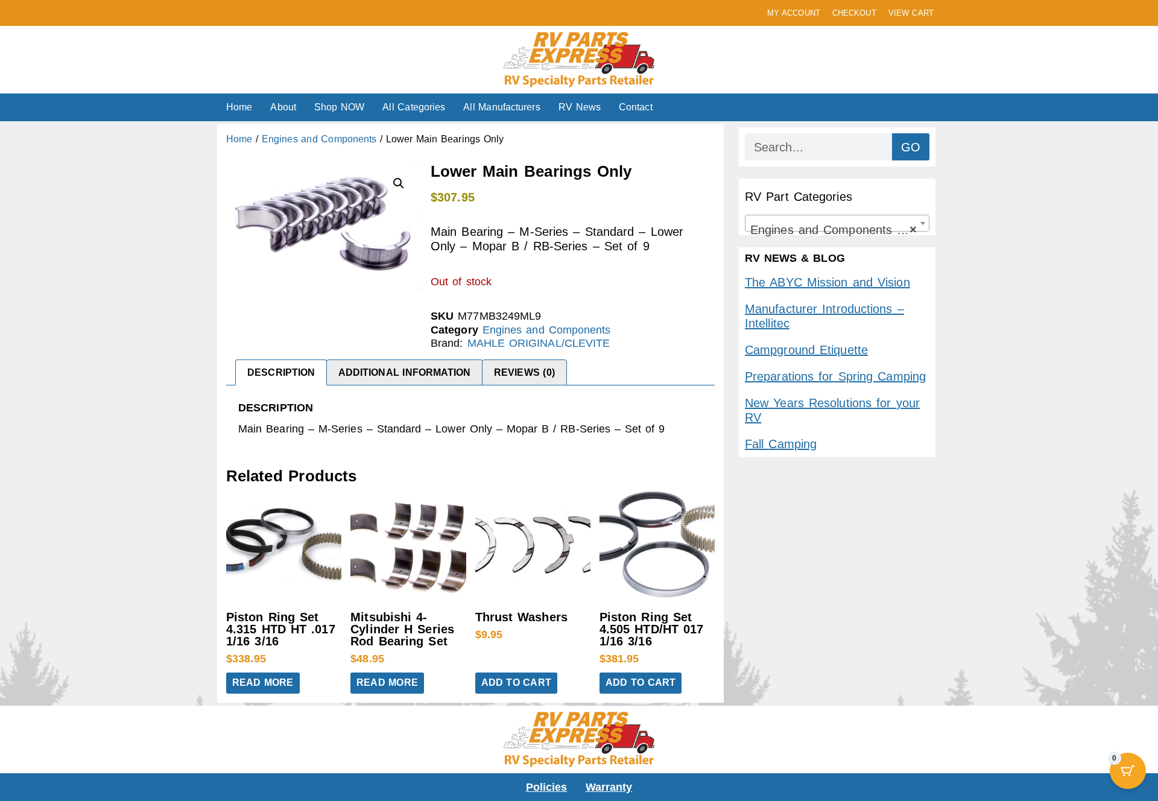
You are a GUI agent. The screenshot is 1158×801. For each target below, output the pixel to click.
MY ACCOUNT (793, 12)
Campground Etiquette (806, 349)
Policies (547, 787)
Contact (636, 107)
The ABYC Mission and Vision (827, 282)
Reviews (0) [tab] (524, 372)
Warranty (609, 787)
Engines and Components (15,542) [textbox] (839, 229)
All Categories (413, 107)
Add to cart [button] (516, 682)
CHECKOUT (854, 12)
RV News (579, 107)
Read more (263, 682)
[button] (399, 183)
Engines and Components (319, 139)
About (283, 107)
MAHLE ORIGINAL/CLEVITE (538, 343)
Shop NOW (339, 107)
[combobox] (837, 223)
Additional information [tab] (404, 372)
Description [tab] (281, 372)
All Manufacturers (501, 107)
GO (910, 147)
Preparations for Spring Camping (835, 376)
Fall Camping (781, 444)
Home (239, 107)
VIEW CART (911, 12)
